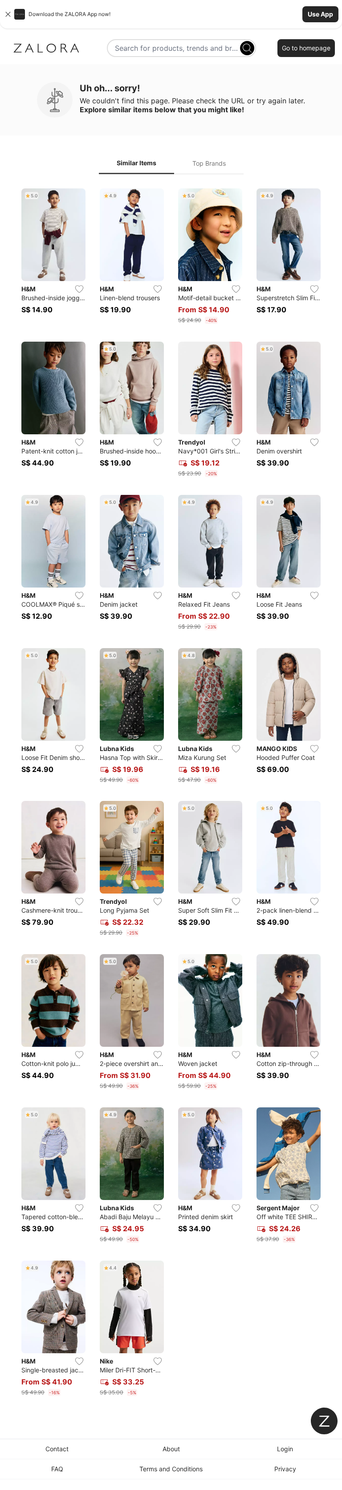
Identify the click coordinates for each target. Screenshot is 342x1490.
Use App (320, 14)
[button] (171, 14)
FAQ (57, 1469)
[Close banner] (8, 14)
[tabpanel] (171, 794)
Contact (57, 1449)
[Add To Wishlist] (79, 289)
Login (285, 1449)
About (171, 1449)
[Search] (247, 48)
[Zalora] (46, 48)
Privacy (285, 1469)
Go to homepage (306, 48)
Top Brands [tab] (209, 163)
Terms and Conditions (171, 1469)
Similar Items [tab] (136, 163)
